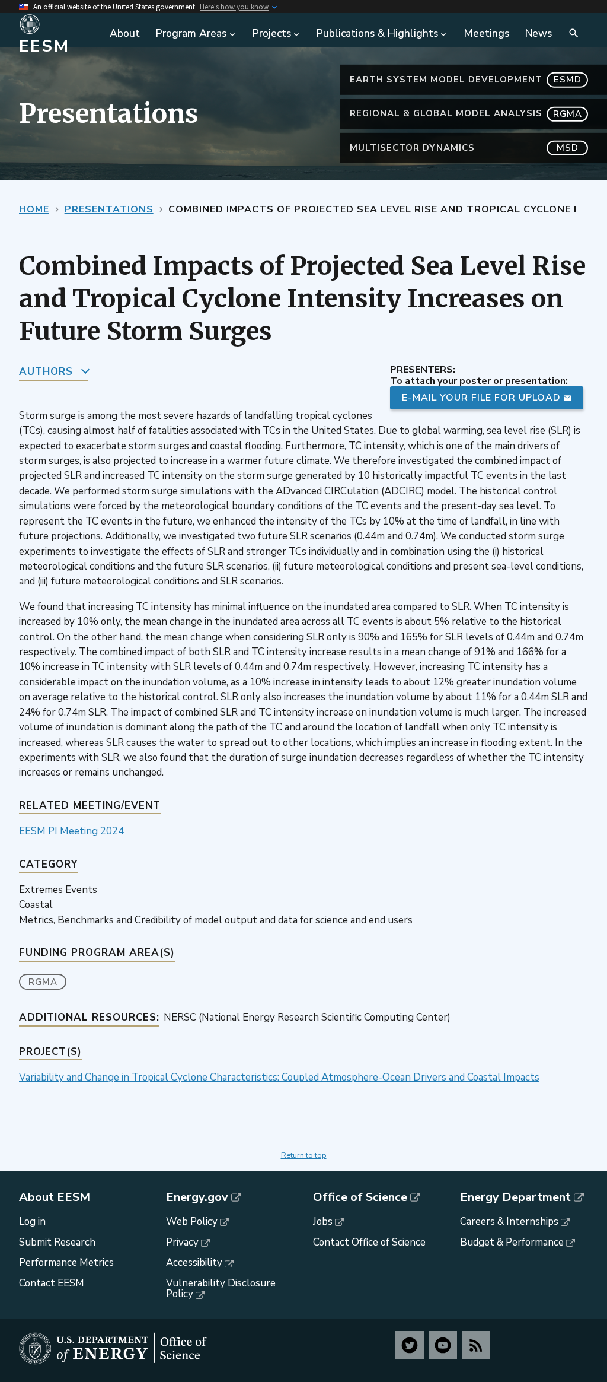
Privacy (182, 1242)
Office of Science (360, 1197)
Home (34, 209)
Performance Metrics (66, 1262)
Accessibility (194, 1262)
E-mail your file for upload (481, 397)
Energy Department (515, 1197)
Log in (32, 1221)
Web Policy (192, 1221)
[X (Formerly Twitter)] (409, 1345)
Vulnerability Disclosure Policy (221, 1288)
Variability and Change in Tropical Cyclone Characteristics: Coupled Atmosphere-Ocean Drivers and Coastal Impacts (279, 1077)
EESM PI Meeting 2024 (71, 831)
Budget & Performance (512, 1242)
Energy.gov (197, 1197)
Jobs (323, 1221)
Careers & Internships (509, 1221)
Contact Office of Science (369, 1242)
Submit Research (57, 1242)
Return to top (304, 1155)
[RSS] (476, 1345)
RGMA (42, 982)
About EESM (54, 1197)
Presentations (109, 209)
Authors (46, 372)
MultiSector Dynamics (464, 148)
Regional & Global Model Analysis (466, 113)
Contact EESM (51, 1283)
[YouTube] (443, 1345)
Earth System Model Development (466, 79)
